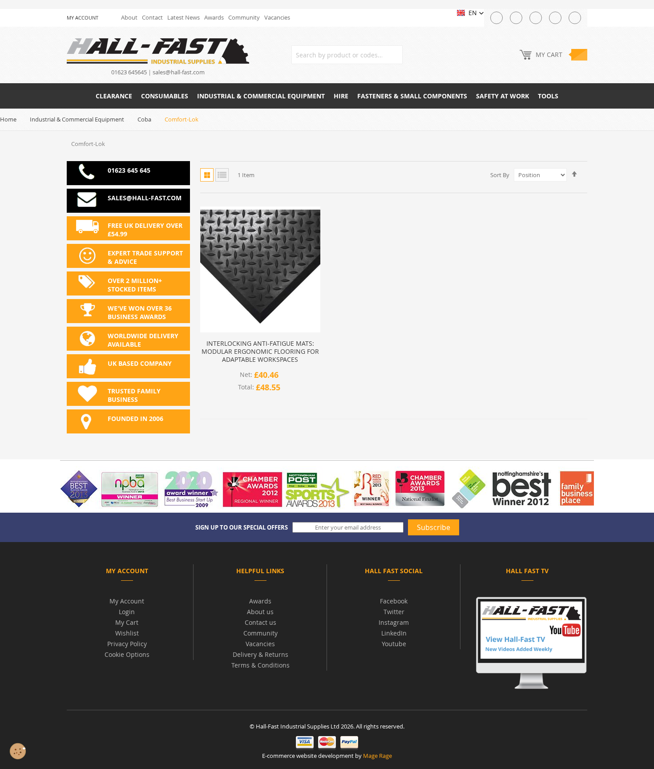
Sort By (499, 175)
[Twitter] (496, 18)
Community (244, 17)
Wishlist (127, 633)
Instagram (394, 622)
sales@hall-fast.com (179, 72)
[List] (222, 175)
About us (260, 611)
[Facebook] (516, 18)
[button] (470, 13)
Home (8, 119)
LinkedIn (394, 633)
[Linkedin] (575, 18)
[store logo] (158, 50)
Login (127, 611)
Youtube (394, 643)
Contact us (260, 622)
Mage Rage (377, 756)
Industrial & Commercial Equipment (77, 119)
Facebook (394, 601)
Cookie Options (127, 654)
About (129, 17)
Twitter (394, 611)
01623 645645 (129, 72)
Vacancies (277, 17)
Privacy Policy (127, 643)
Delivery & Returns (260, 654)
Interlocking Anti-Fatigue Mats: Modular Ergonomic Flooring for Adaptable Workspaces (260, 352)
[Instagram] (535, 18)
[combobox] (347, 54)
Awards (214, 17)
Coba (144, 119)
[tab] (127, 572)
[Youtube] (555, 18)
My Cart (126, 622)
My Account (126, 601)
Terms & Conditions (260, 665)
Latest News (183, 17)
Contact (152, 17)
